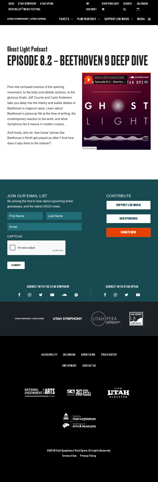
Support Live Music (116, 19)
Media (141, 19)
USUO (11, 4)
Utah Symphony (27, 4)
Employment (69, 365)
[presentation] (36, 247)
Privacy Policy (88, 456)
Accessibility (49, 354)
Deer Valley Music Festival (24, 9)
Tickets (64, 19)
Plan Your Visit (87, 19)
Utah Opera (46, 4)
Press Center (108, 354)
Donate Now (128, 232)
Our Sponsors (128, 218)
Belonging (69, 354)
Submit (16, 265)
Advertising (88, 354)
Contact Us (89, 365)
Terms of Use (69, 456)
